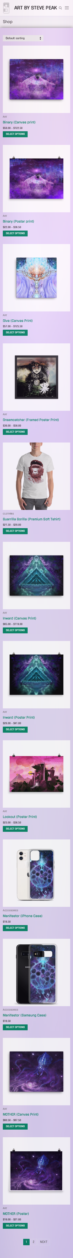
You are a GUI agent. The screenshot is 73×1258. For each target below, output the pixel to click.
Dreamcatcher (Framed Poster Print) (31, 419)
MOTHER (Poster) (16, 1213)
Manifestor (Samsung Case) (24, 1015)
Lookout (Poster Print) (20, 816)
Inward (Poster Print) (19, 717)
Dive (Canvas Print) (18, 320)
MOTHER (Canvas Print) (21, 1114)
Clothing (8, 514)
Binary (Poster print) (18, 221)
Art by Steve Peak (35, 8)
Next (43, 1241)
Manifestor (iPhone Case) (23, 915)
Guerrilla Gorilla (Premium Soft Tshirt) (32, 519)
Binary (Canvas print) (19, 122)
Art (5, 117)
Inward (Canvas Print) (19, 618)
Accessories (10, 910)
